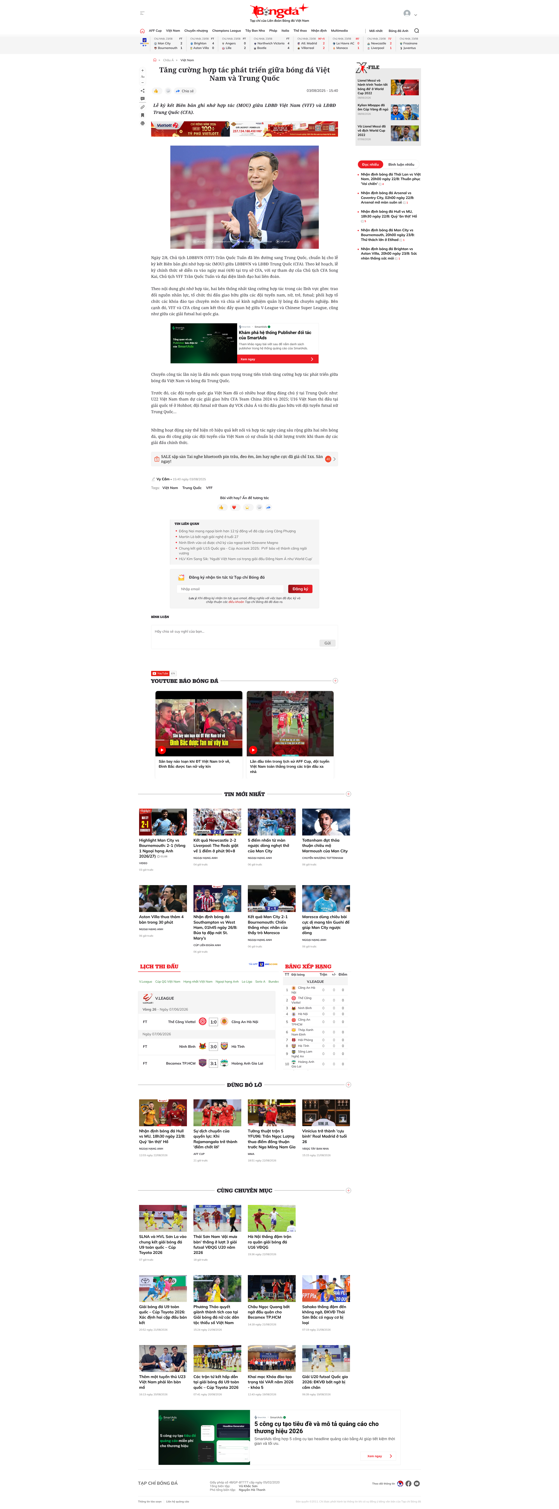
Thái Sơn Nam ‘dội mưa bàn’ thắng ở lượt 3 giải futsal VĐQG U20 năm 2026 (215, 1244)
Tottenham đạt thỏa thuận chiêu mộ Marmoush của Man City (325, 845)
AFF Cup (155, 31)
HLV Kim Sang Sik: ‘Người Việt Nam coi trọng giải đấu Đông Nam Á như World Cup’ (245, 559)
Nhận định (319, 31)
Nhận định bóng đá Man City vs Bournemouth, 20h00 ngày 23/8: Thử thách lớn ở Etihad (387, 235)
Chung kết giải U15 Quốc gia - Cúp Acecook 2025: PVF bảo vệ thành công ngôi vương (243, 550)
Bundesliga (276, 981)
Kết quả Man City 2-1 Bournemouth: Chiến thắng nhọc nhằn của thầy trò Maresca (268, 924)
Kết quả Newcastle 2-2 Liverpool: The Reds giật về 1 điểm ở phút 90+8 (215, 845)
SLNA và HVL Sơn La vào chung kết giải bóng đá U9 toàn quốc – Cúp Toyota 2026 (162, 1244)
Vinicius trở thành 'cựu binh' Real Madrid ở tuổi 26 (324, 1136)
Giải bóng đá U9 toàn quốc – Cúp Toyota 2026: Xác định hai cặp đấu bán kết (163, 1314)
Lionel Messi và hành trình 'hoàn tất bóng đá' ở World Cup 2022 (373, 86)
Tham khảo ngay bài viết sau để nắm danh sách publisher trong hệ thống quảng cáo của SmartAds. (273, 346)
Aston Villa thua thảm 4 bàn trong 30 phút (161, 919)
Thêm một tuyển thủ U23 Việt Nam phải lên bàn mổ (162, 1382)
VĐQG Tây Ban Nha (315, 1148)
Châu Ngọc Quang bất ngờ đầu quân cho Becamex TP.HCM (269, 1312)
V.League (145, 981)
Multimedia (339, 31)
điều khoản (236, 602)
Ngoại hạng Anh (205, 858)
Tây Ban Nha (255, 31)
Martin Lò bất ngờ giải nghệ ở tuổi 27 (209, 536)
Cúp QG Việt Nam (167, 981)
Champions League (226, 31)
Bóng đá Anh (398, 31)
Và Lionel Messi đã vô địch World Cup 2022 (372, 130)
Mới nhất (376, 31)
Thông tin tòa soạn (150, 1501)
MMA (251, 1154)
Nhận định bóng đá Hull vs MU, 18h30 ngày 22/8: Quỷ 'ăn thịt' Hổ (162, 1136)
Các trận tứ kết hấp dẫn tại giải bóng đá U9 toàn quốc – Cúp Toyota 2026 (216, 1382)
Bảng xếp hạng (308, 966)
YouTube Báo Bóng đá (184, 680)
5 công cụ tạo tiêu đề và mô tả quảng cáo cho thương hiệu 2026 (316, 1427)
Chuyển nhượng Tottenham (322, 858)
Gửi (327, 643)
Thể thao (300, 31)
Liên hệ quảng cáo (177, 1501)
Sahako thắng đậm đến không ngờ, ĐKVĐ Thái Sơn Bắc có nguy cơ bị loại (324, 1314)
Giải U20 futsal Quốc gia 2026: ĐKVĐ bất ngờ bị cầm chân (325, 1382)
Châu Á (168, 60)
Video (143, 863)
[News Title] (142, 115)
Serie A (260, 981)
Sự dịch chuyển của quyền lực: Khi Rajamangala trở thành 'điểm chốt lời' (215, 1138)
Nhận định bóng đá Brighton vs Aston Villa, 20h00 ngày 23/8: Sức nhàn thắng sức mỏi (389, 253)
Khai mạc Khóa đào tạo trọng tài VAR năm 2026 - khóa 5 (270, 1382)
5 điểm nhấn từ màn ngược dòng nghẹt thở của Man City (268, 845)
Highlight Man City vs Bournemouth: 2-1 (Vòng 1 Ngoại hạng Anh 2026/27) (162, 848)
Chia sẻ (188, 91)
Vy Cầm (163, 479)
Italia (285, 31)
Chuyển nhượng (196, 31)
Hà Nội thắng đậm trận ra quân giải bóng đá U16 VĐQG (269, 1242)
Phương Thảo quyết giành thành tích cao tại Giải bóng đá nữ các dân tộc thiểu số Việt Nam (216, 1314)
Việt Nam (173, 31)
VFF (209, 488)
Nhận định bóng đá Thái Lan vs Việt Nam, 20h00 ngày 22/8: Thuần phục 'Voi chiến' (391, 179)
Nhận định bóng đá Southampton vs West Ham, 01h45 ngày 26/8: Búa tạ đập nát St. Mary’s (215, 927)
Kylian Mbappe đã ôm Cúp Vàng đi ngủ (373, 107)
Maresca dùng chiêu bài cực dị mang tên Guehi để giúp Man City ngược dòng (326, 924)
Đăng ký (300, 588)
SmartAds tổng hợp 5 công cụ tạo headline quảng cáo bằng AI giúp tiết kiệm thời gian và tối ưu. (324, 1441)
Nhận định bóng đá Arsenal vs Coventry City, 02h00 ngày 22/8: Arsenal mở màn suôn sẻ (387, 197)
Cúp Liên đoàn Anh (207, 945)
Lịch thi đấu (159, 966)
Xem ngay (248, 359)
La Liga (247, 981)
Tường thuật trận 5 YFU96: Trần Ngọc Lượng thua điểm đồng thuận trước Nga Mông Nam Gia (272, 1138)
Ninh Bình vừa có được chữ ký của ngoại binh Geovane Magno (228, 542)
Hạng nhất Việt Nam (197, 981)
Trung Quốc (192, 488)
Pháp (273, 31)
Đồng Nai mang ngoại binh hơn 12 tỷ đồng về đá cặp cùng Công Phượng (237, 531)
